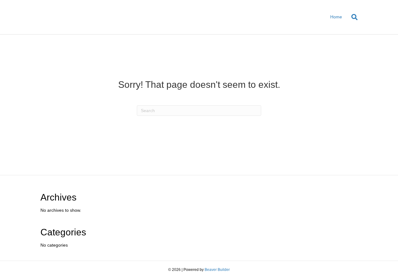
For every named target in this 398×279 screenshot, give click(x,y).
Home (336, 16)
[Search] (352, 17)
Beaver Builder (217, 269)
